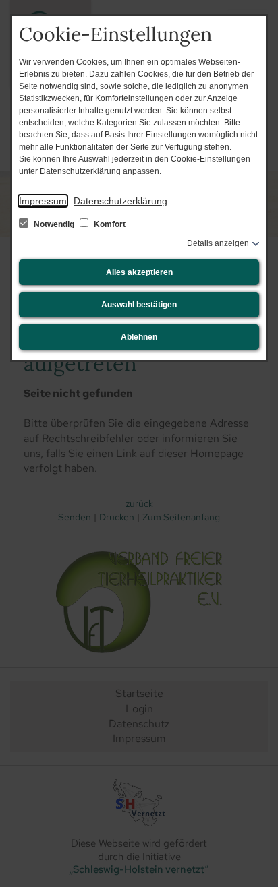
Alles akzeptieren (139, 272)
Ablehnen (139, 337)
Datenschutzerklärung (120, 200)
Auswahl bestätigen (139, 304)
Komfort (109, 224)
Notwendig (54, 224)
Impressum (43, 200)
